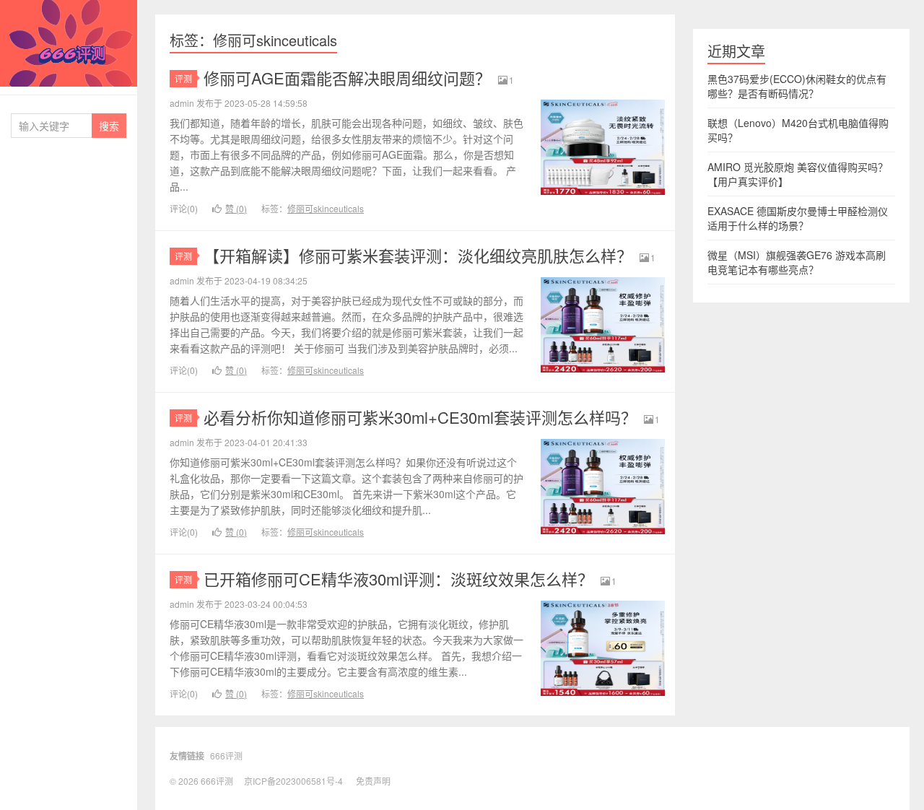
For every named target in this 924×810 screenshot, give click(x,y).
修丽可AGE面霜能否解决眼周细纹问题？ (347, 77)
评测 (183, 78)
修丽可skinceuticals (325, 208)
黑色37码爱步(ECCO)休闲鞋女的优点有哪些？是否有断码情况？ (796, 85)
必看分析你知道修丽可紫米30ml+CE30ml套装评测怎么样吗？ (420, 417)
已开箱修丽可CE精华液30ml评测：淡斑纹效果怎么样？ (398, 578)
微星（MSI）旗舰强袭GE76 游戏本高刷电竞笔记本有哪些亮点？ (796, 262)
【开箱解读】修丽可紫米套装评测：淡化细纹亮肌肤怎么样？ (418, 255)
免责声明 (373, 781)
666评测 (68, 43)
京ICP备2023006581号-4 (293, 781)
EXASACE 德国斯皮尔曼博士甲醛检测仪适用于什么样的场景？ (797, 218)
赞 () (236, 208)
